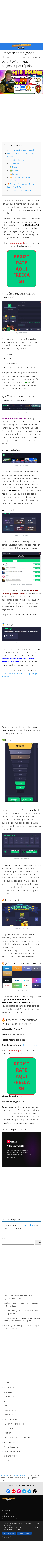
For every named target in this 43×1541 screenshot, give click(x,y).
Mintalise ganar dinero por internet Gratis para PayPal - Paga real (22, 1327)
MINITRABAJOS (10, 1442)
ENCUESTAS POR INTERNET (14, 1424)
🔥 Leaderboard (16, 174)
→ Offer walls (15, 163)
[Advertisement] (21, 21)
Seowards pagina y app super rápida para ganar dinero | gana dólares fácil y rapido (22, 1319)
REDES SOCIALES (10, 1456)
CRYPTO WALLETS (11, 1415)
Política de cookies (8, 1516)
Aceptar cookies (9, 1533)
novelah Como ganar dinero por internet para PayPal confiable (21, 1304)
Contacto (7, 1405)
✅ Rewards (14, 170)
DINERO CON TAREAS (12, 1419)
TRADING (7, 1460)
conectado (29, 1224)
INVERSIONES (9, 1433)
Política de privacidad (12, 1451)
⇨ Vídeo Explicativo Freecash (21, 190)
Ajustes (6, 1537)
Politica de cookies (11, 1447)
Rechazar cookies (24, 1533)
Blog (5, 1401)
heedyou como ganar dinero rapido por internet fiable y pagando (22, 1312)
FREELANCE (8, 1428)
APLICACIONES (9, 1387)
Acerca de (7, 1383)
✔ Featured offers (17, 160)
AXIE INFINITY (9, 1396)
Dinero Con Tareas (30, 1045)
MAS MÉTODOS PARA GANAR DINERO (19, 1438)
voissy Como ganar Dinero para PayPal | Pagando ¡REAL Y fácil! (19, 1297)
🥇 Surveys (14, 167)
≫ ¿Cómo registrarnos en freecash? (21, 150)
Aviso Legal (8, 1392)
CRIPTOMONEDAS (11, 1410)
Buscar (4, 1238)
